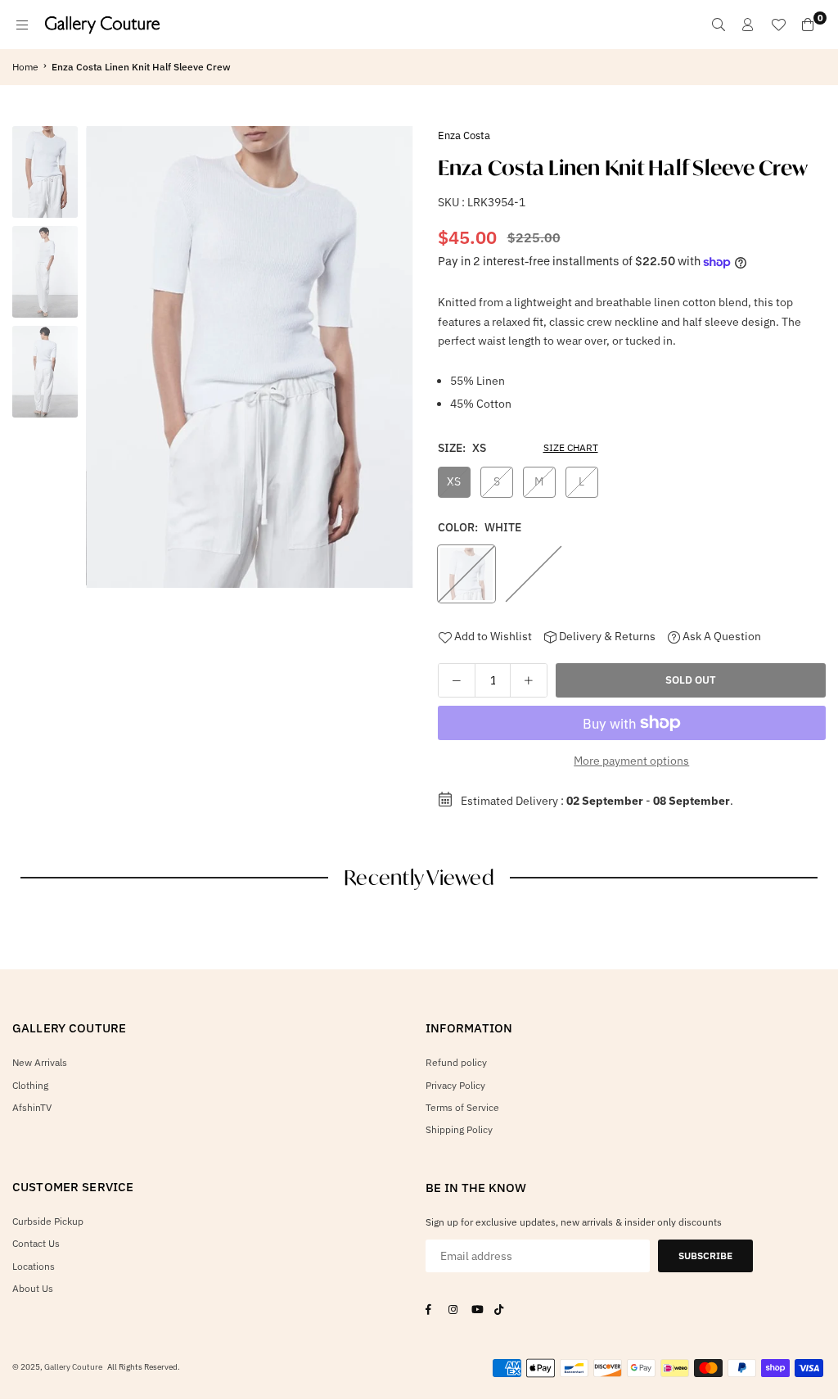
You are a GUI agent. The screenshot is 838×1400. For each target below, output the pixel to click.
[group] (249, 357)
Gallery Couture (73, 1367)
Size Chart (570, 447)
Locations (33, 1266)
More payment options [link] (631, 760)
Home (25, 67)
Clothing (30, 1085)
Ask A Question (720, 636)
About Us (32, 1288)
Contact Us (36, 1243)
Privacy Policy (455, 1085)
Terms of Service (462, 1107)
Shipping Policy (459, 1129)
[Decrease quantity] (457, 680)
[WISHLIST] (778, 24)
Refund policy (456, 1062)
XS (454, 481)
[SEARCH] (718, 24)
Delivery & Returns (606, 636)
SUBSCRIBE (705, 1255)
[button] (394, 361)
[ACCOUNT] (748, 24)
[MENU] (22, 24)
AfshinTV (32, 1107)
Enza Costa (464, 135)
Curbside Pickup (47, 1221)
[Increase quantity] (529, 680)
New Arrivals (39, 1062)
